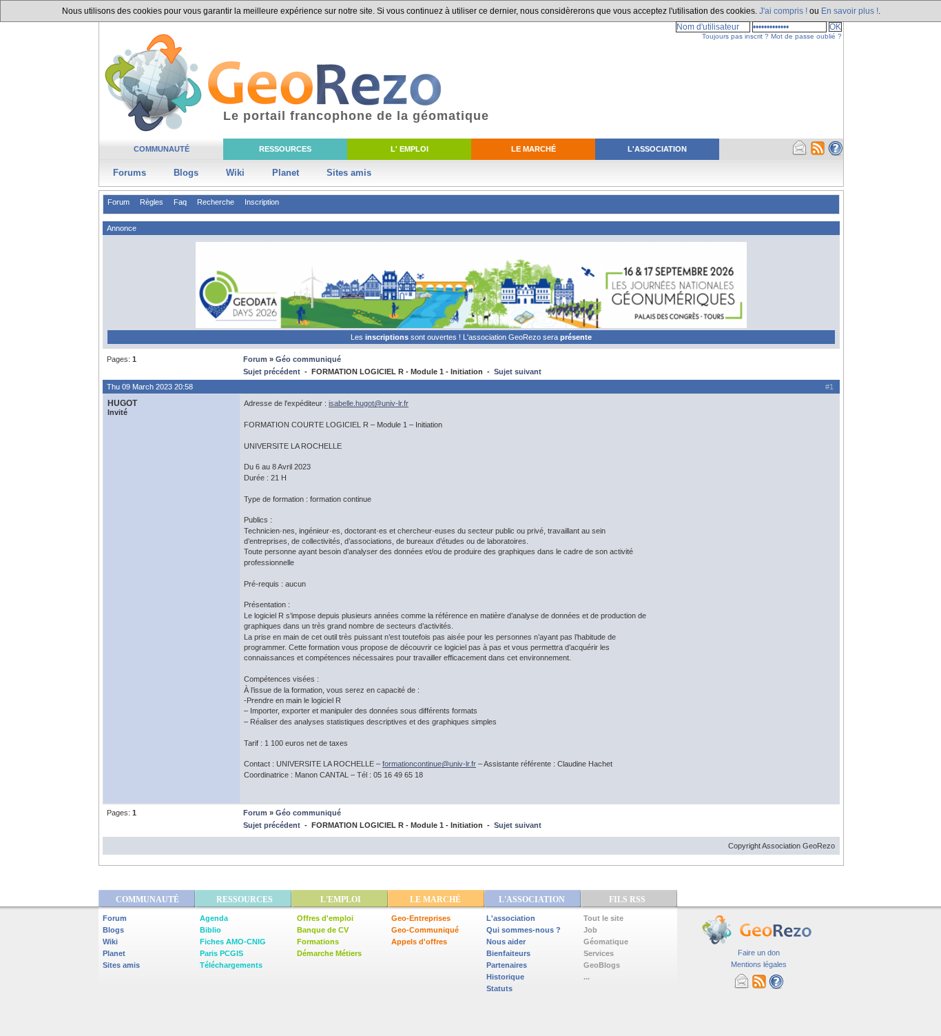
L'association (510, 918)
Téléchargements (231, 965)
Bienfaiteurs (508, 953)
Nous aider (506, 941)
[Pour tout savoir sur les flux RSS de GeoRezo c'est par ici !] (817, 153)
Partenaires (506, 965)
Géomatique (605, 941)
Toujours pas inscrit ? (735, 36)
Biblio (210, 930)
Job (590, 930)
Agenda (214, 918)
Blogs (186, 172)
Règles (151, 202)
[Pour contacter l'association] (799, 153)
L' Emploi (409, 149)
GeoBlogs (601, 965)
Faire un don (759, 952)
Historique (505, 977)
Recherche (215, 202)
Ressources (285, 149)
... (586, 977)
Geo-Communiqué (425, 930)
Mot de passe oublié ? (806, 36)
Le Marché (533, 149)
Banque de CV (323, 930)
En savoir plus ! (849, 11)
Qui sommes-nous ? (523, 930)
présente (576, 337)
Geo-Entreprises (421, 918)
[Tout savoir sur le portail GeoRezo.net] (835, 153)
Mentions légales (759, 964)
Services (598, 953)
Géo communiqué (308, 359)
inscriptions (388, 337)
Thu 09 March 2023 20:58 (150, 387)
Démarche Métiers (329, 953)
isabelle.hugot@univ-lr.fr (369, 403)
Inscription (262, 202)
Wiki (235, 172)
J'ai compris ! (783, 11)
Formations (318, 941)
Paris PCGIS (221, 953)
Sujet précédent (271, 371)
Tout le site (603, 918)
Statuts (499, 988)
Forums (129, 172)
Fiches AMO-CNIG (233, 941)
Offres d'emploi (325, 918)
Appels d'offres (419, 941)
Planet (285, 172)
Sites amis (349, 172)
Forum (118, 202)
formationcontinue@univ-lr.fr (429, 764)
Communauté (161, 149)
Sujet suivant (517, 371)
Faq (180, 202)
